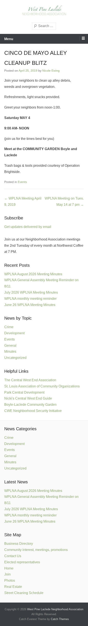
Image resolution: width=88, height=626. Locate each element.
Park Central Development (24, 392)
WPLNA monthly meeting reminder (30, 298)
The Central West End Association (30, 380)
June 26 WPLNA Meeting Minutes (29, 305)
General (10, 345)
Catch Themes (60, 619)
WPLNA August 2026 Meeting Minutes (33, 274)
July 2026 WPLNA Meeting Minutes (31, 292)
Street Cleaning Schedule (23, 593)
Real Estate (13, 586)
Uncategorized (15, 357)
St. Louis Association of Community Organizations (42, 386)
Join (7, 574)
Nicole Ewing (51, 70)
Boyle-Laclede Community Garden (30, 404)
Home (8, 568)
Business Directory (18, 543)
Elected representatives (22, 562)
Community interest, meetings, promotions (36, 550)
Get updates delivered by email (27, 227)
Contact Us (12, 556)
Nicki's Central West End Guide (28, 398)
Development (14, 333)
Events (22, 182)
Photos (9, 580)
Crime (8, 327)
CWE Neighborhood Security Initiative (33, 411)
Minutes (10, 351)
